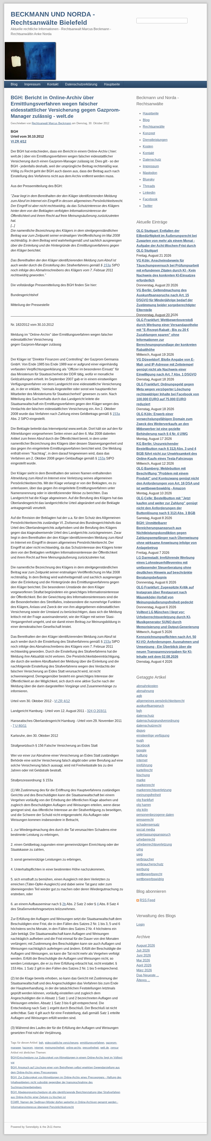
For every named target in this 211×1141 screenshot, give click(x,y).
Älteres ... (143, 980)
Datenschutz (152, 159)
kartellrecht (144, 770)
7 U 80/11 (20, 726)
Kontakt (52, 84)
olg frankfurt (145, 800)
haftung (141, 755)
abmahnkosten (147, 686)
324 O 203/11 (97, 711)
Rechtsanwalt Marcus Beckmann (51, 123)
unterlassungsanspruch (153, 834)
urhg (139, 849)
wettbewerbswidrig (150, 879)
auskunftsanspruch (150, 706)
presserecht (145, 819)
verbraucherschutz (149, 864)
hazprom (27, 1047)
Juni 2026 (143, 955)
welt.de (104, 1047)
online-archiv (73, 1047)
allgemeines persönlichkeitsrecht (160, 701)
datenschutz (145, 715)
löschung (143, 775)
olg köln (142, 809)
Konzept (149, 133)
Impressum (32, 84)
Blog (14, 84)
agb (139, 696)
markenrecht (145, 785)
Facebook (150, 199)
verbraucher (145, 859)
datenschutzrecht (148, 725)
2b (64, 904)
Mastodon (150, 173)
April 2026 (143, 965)
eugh (140, 740)
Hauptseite (112, 84)
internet (38, 1047)
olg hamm (143, 805)
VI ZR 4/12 (18, 141)
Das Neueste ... (147, 975)
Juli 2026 (143, 950)
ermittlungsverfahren (92, 1042)
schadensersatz (147, 824)
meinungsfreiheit (54, 1047)
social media (145, 829)
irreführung (144, 765)
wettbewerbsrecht (149, 874)
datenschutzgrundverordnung (157, 720)
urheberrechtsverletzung (154, 844)
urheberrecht (145, 839)
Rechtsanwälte (154, 126)
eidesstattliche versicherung (61, 1042)
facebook (143, 745)
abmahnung (145, 691)
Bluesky (149, 179)
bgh (41, 1042)
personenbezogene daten (155, 814)
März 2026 (144, 970)
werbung (142, 869)
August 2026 (145, 945)
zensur (114, 1047)
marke (140, 780)
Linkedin (149, 192)
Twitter (147, 206)
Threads (149, 186)
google (141, 750)
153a (107, 265)
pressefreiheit (91, 1047)
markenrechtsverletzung (153, 790)
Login (140, 924)
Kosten (148, 146)
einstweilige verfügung (152, 735)
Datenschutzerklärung (81, 84)
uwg (139, 854)
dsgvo (140, 730)
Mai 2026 (143, 960)
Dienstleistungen (155, 140)
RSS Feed (147, 900)
